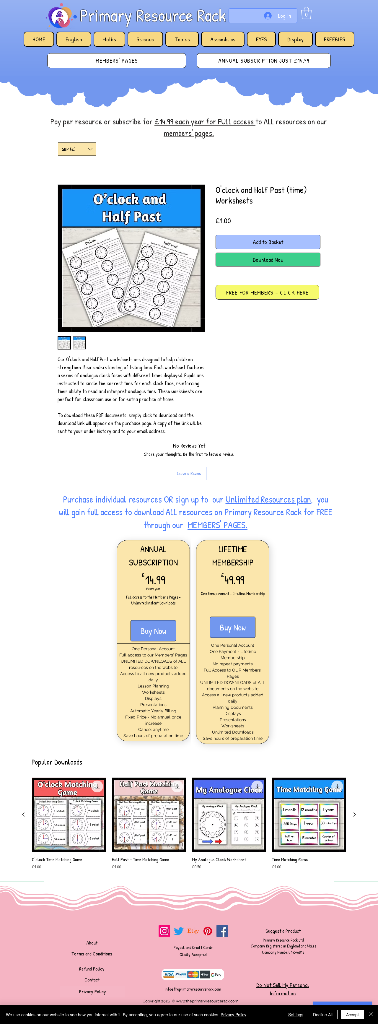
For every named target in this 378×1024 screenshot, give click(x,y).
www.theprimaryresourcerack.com (207, 1001)
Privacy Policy (233, 1015)
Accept (352, 1015)
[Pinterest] (208, 931)
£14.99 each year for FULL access (204, 121)
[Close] (370, 1014)
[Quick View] (69, 815)
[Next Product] (354, 814)
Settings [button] (295, 1015)
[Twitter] (179, 931)
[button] (306, 13)
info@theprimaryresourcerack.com (193, 989)
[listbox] (77, 149)
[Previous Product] (23, 814)
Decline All (323, 1015)
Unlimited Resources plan (268, 499)
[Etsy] (193, 931)
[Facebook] (222, 931)
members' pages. (189, 133)
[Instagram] (164, 931)
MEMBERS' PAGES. (217, 525)
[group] (189, 827)
